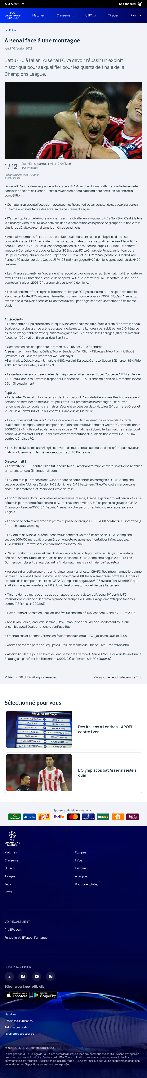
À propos (81, 876)
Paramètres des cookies (19, 1033)
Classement (13, 860)
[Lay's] (44, 816)
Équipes (80, 852)
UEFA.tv (10, 868)
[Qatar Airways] (132, 816)
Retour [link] (13, 30)
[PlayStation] (29, 816)
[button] (135, 15)
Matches (11, 852)
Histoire (80, 868)
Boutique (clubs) (87, 884)
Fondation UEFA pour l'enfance (26, 937)
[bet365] (103, 816)
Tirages (10, 876)
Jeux (8, 884)
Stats (8, 892)
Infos (78, 860)
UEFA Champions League (13, 15)
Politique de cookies (17, 1027)
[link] (38, 15)
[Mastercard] (73, 816)
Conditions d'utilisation (19, 1021)
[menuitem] (40, 15)
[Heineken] (14, 816)
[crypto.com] (88, 816)
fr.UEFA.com (13, 929)
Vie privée (10, 1014)
